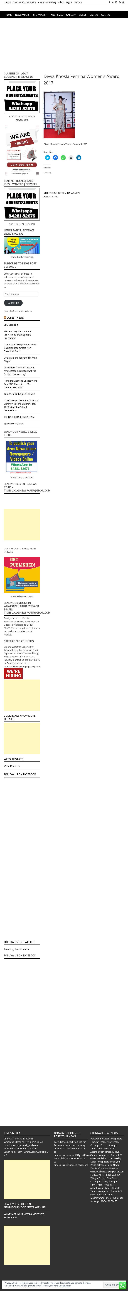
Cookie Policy (65, 1285)
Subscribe (13, 302)
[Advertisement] (64, 46)
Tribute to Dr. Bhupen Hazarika (19, 393)
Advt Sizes (42, 2)
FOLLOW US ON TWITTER (19, 942)
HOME (8, 2)
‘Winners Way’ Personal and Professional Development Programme (18, 334)
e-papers (31, 2)
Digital (69, 2)
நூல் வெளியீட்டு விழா (13, 423)
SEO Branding (11, 324)
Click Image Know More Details (19, 717)
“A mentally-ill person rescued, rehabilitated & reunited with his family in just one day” (20, 371)
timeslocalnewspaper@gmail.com (21, 1145)
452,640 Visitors (12, 766)
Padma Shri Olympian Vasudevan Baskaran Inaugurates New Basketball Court (20, 348)
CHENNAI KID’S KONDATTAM (19, 416)
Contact (78, 2)
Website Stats (13, 759)
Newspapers (19, 2)
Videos (61, 2)
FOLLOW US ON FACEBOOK (20, 774)
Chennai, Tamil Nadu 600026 (18, 1138)
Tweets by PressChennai (16, 948)
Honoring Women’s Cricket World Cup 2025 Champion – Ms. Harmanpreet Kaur (20, 384)
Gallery (52, 2)
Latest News (15, 317)
